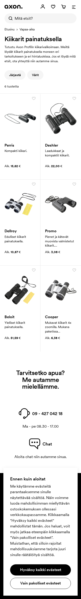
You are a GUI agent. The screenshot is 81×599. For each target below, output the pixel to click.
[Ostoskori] (63, 6)
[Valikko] (73, 6)
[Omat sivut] (42, 6)
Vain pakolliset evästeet (40, 583)
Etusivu (9, 29)
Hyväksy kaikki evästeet (40, 569)
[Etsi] (9, 18)
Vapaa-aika (27, 29)
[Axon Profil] (13, 7)
